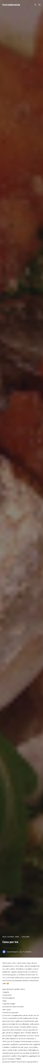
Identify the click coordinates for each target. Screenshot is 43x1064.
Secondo (10, 937)
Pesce (4, 937)
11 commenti (27, 952)
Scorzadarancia (11, 5)
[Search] (35, 5)
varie (17, 937)
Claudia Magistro (12, 952)
